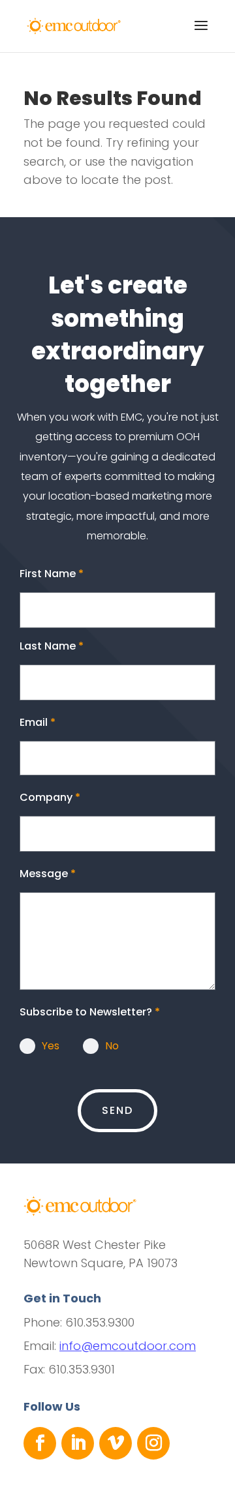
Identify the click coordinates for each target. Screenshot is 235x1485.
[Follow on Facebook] (40, 1443)
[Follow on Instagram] (153, 1443)
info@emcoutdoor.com (127, 1346)
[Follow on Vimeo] (115, 1443)
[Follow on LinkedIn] (77, 1443)
